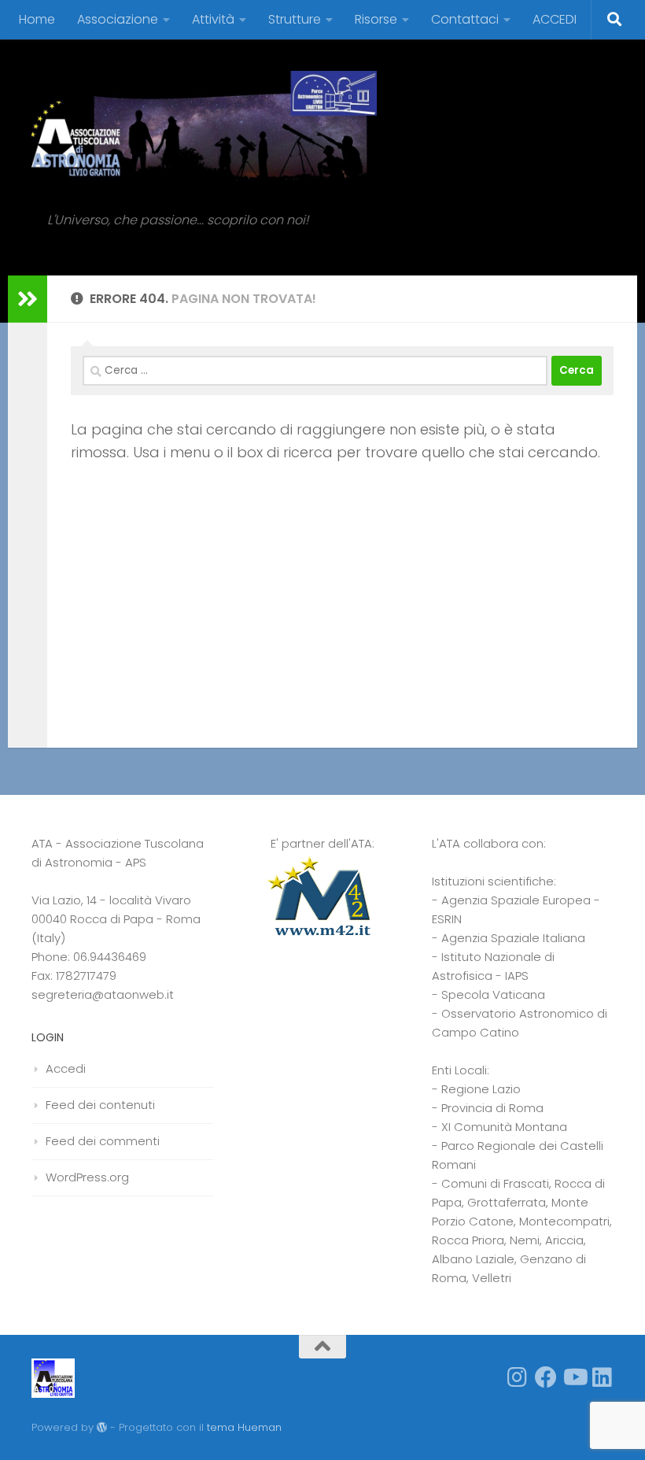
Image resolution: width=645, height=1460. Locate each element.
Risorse (376, 19)
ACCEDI (555, 19)
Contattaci (465, 19)
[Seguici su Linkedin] (603, 1377)
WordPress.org (87, 1177)
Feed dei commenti (103, 1141)
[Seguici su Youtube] (574, 1377)
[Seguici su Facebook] (546, 1377)
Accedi (66, 1068)
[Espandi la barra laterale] (27, 299)
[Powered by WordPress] (102, 1427)
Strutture (294, 19)
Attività (213, 19)
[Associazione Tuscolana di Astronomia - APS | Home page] (204, 126)
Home (37, 19)
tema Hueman (244, 1427)
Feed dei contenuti (100, 1104)
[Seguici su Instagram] (518, 1377)
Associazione (117, 19)
